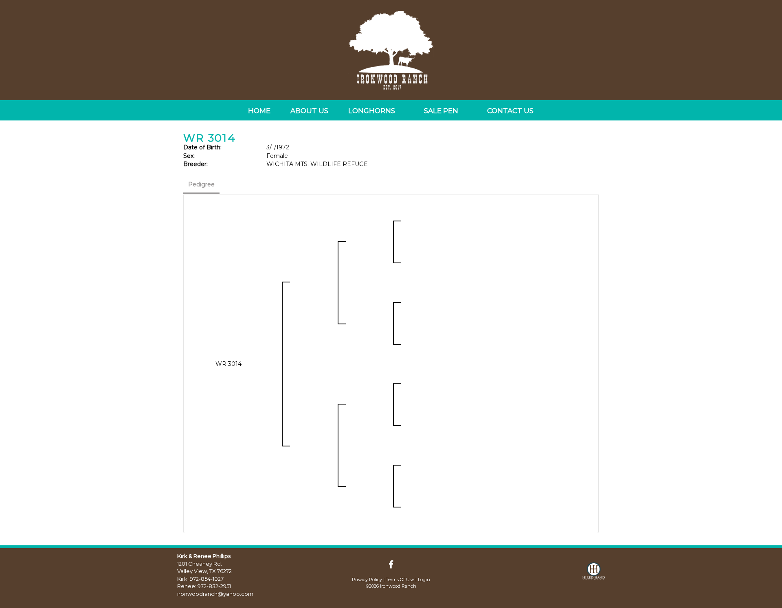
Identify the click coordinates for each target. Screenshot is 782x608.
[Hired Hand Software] (593, 574)
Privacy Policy (367, 579)
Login (424, 579)
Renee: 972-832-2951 (204, 586)
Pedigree (201, 184)
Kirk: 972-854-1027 (200, 578)
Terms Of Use (400, 579)
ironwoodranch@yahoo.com (215, 594)
